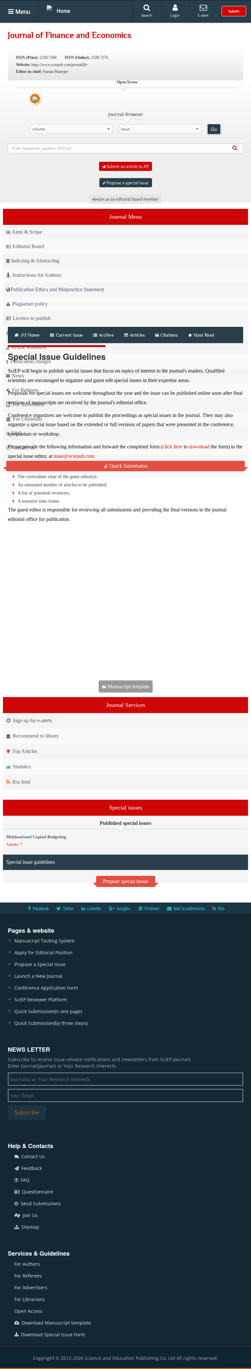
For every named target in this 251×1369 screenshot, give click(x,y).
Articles (137, 335)
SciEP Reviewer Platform (40, 999)
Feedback (31, 1168)
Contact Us (32, 1156)
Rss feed (20, 782)
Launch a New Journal (38, 976)
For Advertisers (30, 1287)
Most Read (203, 335)
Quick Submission (127, 466)
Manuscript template (127, 686)
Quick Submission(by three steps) (51, 1023)
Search (146, 15)
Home (63, 11)
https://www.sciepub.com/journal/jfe (59, 64)
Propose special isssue (125, 881)
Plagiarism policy (29, 304)
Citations (169, 335)
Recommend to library (35, 736)
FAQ (24, 1180)
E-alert (203, 15)
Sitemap (29, 1227)
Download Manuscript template (55, 1323)
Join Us (29, 1215)
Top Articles (24, 751)
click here (172, 446)
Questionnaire (37, 1192)
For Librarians (29, 1299)
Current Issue (69, 335)
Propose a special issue (127, 183)
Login (175, 15)
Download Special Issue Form (52, 1334)
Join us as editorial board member (128, 199)
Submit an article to (127, 166)
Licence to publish (31, 318)
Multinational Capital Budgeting (36, 836)
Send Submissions (40, 1203)
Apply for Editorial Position (43, 952)
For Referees (28, 1276)
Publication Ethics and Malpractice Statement (57, 289)
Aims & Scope (27, 232)
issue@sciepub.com (74, 456)
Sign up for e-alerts (31, 720)
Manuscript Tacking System (44, 941)
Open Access (28, 1311)
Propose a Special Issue (40, 964)
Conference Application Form (46, 988)
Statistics (21, 766)
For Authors (27, 1264)
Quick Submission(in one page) (48, 1011)
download (199, 446)
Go (214, 129)
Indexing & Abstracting (35, 260)
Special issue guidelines (30, 862)
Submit (233, 11)
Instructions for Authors (36, 275)
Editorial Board (28, 246)
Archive (106, 335)
